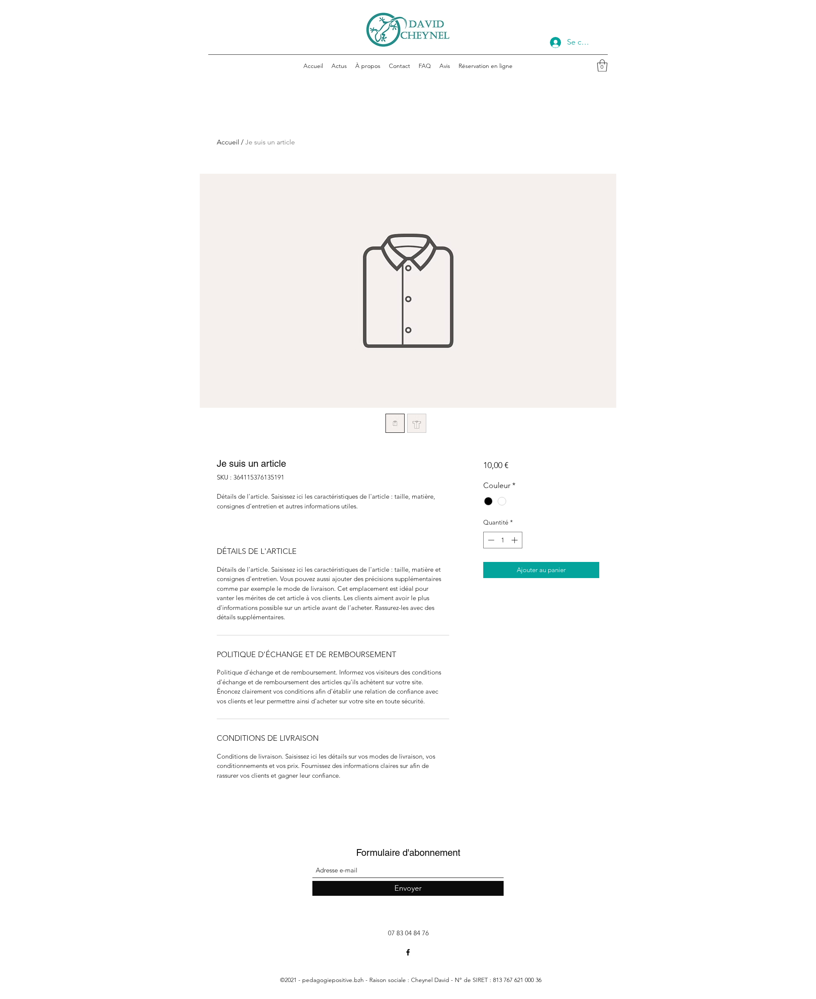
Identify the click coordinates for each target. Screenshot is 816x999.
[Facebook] (408, 952)
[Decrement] (490, 540)
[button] (602, 65)
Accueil (228, 142)
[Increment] (515, 540)
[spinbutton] (503, 540)
